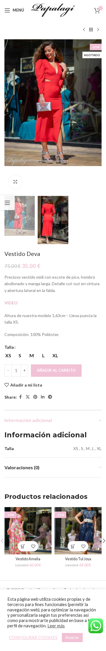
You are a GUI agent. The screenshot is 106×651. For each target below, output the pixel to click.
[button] (10, 116)
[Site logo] (53, 9)
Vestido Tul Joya (78, 559)
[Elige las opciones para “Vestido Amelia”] (23, 546)
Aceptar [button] (72, 637)
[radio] (8, 355)
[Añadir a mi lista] (33, 546)
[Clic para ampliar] (15, 182)
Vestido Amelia (28, 559)
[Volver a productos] (91, 29)
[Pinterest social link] (35, 397)
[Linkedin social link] (42, 397)
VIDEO (11, 302)
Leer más (56, 625)
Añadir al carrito (56, 370)
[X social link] (28, 397)
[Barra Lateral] (7, 202)
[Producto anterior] (83, 29)
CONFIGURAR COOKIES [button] (33, 637)
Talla (9, 347)
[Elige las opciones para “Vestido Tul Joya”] (73, 546)
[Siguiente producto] (98, 29)
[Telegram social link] (50, 397)
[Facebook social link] (20, 397)
